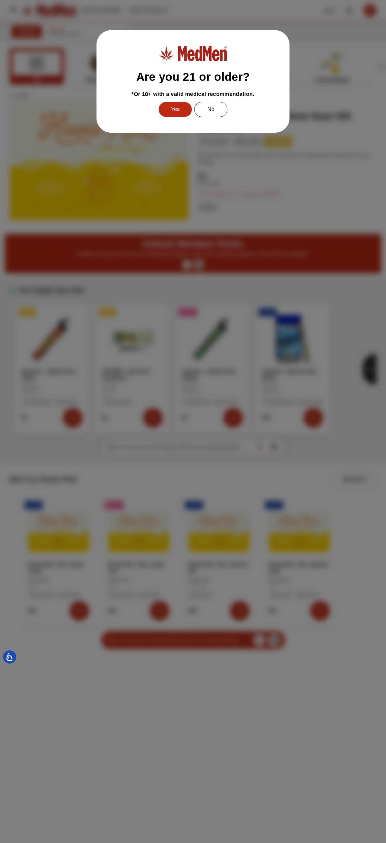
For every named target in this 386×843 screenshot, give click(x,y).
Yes (175, 109)
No (210, 109)
